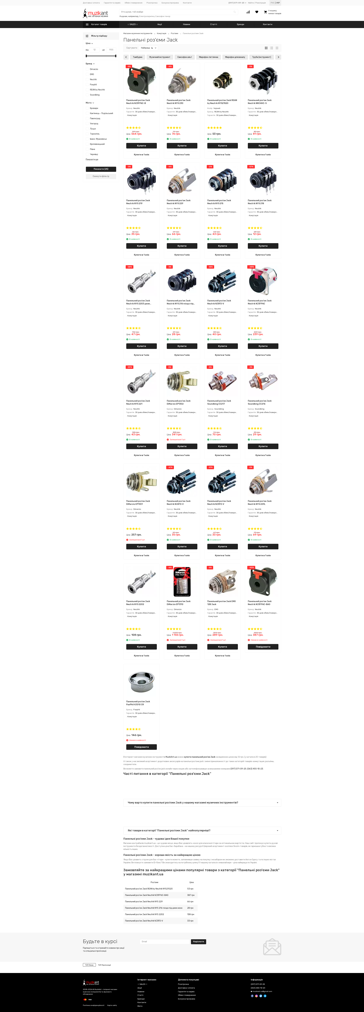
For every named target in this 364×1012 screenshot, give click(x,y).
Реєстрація (261, 3)
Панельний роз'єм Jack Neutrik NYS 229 (144, 901)
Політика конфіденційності (93, 1005)
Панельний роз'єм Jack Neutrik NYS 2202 (144, 914)
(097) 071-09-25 (238, 769)
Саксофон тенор (162, 16)
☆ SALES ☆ (132, 24)
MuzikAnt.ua (171, 757)
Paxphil (93, 84)
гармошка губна (258, 846)
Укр (278, 3)
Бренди (240, 24)
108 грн (190, 914)
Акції (159, 24)
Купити (141, 145)
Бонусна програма (170, 3)
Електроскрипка (146, 16)
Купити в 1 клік (141, 154)
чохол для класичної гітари (206, 843)
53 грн (190, 889)
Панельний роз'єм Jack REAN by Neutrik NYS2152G (149, 889)
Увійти (251, 3)
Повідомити (263, 646)
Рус (272, 3)
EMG (92, 74)
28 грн (190, 908)
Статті (213, 24)
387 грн (191, 895)
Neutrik (93, 79)
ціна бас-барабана (174, 846)
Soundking (95, 95)
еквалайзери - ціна (228, 862)
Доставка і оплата (91, 3)
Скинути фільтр (101, 176)
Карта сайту (112, 1005)
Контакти (187, 3)
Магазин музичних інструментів (137, 33)
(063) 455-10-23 (255, 769)
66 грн (190, 901)
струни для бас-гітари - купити (157, 859)
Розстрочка (152, 3)
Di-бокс (157, 862)
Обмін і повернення (133, 3)
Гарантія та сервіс (112, 3)
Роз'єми (174, 33)
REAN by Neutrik (97, 90)
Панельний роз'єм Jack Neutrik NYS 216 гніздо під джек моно (153, 908)
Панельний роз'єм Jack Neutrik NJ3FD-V (144, 921)
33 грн (190, 921)
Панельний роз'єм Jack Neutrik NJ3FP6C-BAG (146, 895)
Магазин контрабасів (133, 843)
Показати (99, 169)
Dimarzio (94, 69)
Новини (186, 24)
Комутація (161, 33)
